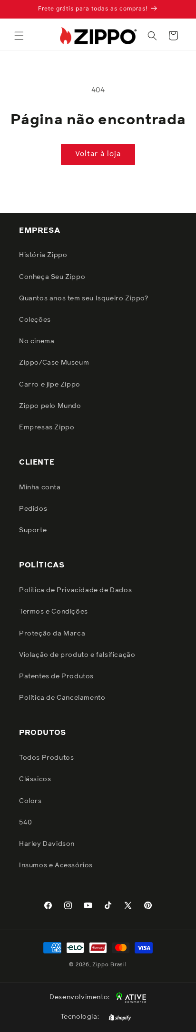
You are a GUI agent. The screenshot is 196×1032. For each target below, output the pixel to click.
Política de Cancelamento (62, 698)
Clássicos (35, 779)
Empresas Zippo (46, 427)
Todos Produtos (46, 757)
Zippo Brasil (109, 964)
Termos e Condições (53, 611)
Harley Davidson (47, 844)
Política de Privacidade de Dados (75, 590)
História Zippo (43, 255)
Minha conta (40, 487)
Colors (30, 801)
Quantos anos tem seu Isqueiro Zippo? (83, 298)
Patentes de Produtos (56, 676)
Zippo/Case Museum (54, 362)
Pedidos (33, 509)
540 (25, 822)
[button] (19, 35)
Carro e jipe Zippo (49, 384)
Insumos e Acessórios (56, 865)
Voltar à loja (98, 154)
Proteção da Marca (52, 633)
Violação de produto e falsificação (77, 655)
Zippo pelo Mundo (50, 406)
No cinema (36, 341)
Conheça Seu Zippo (52, 277)
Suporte (33, 530)
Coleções (35, 320)
